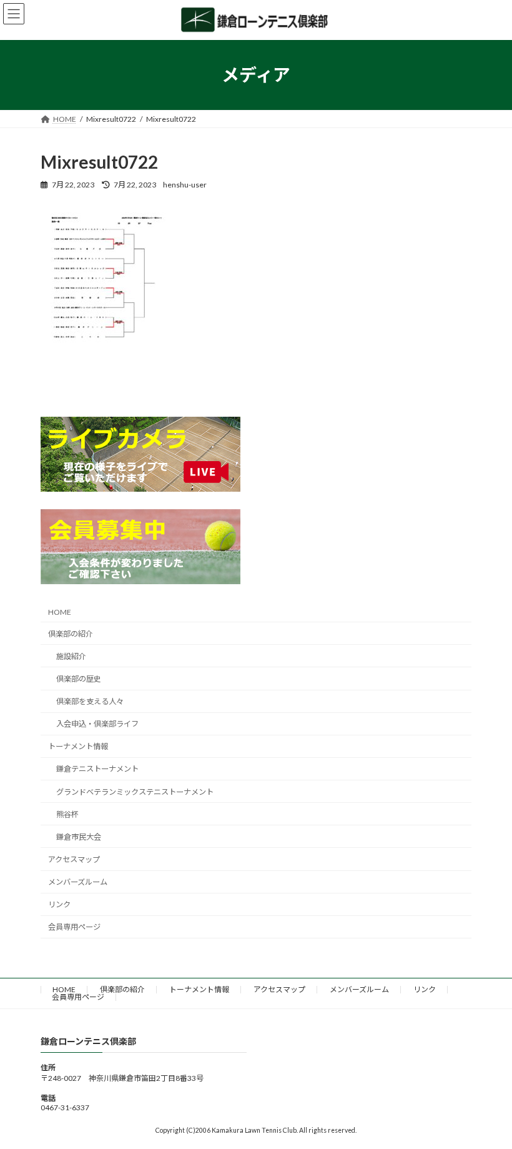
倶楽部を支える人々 (90, 701)
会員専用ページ (74, 927)
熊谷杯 (67, 814)
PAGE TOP (488, 1101)
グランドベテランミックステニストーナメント (135, 792)
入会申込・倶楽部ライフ (97, 724)
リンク (59, 904)
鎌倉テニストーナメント (97, 768)
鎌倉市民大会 (78, 837)
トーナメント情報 (78, 746)
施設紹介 (71, 656)
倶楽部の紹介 (70, 634)
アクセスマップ (74, 859)
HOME (59, 612)
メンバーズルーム (77, 882)
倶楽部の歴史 (78, 679)
